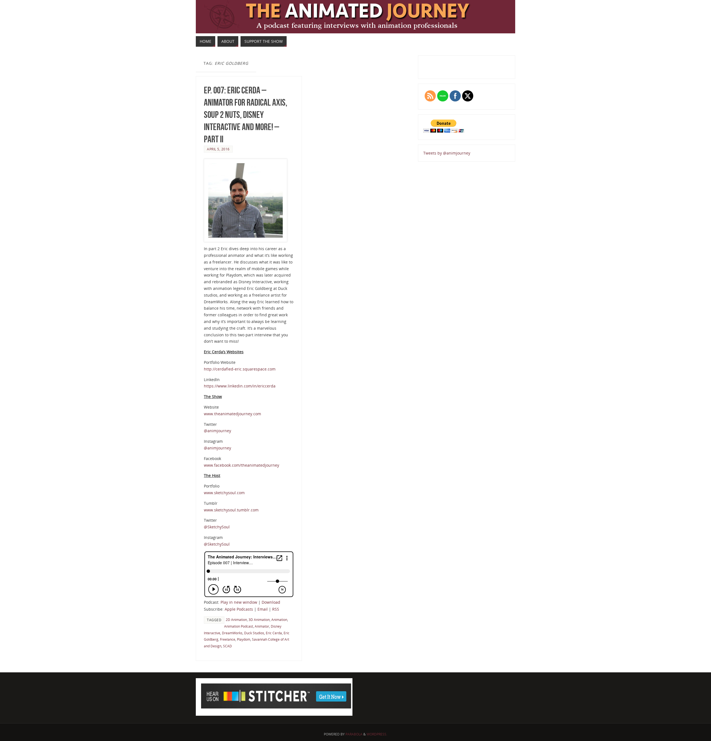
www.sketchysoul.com (224, 492)
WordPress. (377, 734)
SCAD (227, 646)
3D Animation (259, 619)
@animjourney (217, 430)
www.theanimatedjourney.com (232, 413)
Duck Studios (254, 633)
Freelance (227, 639)
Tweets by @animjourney (446, 153)
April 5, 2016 (218, 149)
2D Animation (236, 619)
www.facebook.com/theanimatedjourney (241, 465)
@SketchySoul (217, 526)
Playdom (243, 639)
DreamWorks (232, 633)
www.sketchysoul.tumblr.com (231, 510)
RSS (275, 609)
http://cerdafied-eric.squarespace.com (240, 369)
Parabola (354, 734)
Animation (279, 619)
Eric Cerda (274, 633)
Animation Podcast (238, 626)
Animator (262, 626)
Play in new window (239, 602)
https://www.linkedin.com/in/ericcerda (240, 386)
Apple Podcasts (239, 609)
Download (271, 602)
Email (262, 609)
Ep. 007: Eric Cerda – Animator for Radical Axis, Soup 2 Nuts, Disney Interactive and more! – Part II (245, 115)
